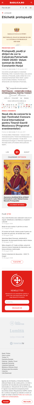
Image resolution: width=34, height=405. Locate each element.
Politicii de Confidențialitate (10, 396)
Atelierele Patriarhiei (8, 363)
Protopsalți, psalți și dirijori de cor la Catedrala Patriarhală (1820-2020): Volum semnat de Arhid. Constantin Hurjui (14, 58)
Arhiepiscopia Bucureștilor (10, 369)
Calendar (17, 157)
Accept (5, 402)
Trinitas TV (5, 357)
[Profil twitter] (23, 8)
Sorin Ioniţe (12, 69)
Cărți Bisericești (6, 373)
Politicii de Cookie (23, 394)
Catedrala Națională (8, 365)
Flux (6, 214)
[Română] (31, 8)
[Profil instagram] (26, 8)
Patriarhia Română (7, 359)
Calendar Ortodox (17, 204)
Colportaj (4, 371)
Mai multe (27, 402)
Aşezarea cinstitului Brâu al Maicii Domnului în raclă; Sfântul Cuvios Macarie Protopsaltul (16, 199)
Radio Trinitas (6, 353)
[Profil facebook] (20, 8)
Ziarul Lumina (6, 355)
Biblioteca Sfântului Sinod (10, 367)
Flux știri (17, 262)
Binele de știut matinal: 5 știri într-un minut (15, 226)
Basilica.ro (17, 2)
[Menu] (3, 2)
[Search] (31, 2)
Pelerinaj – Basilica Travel (9, 361)
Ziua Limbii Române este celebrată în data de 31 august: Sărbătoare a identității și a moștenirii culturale (17, 219)
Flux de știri (6, 8)
